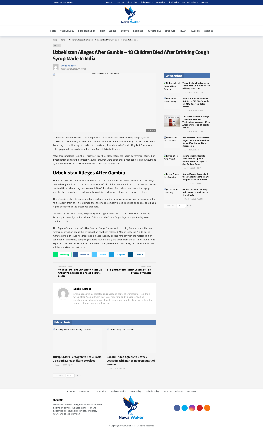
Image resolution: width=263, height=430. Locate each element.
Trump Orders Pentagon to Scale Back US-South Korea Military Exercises (196, 86)
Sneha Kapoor (68, 65)
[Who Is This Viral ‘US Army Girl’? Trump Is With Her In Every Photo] (172, 194)
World (57, 46)
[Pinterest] (200, 408)
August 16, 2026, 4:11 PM (194, 150)
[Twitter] (79, 308)
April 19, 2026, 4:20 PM (193, 168)
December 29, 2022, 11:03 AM (73, 69)
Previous (60, 376)
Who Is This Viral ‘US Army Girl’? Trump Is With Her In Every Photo (195, 192)
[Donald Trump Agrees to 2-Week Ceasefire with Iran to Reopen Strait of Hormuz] (131, 340)
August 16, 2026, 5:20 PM (194, 110)
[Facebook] (74, 308)
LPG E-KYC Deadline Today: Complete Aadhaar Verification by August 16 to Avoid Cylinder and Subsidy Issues (196, 122)
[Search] (208, 15)
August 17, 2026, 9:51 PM (64, 365)
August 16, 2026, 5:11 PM (194, 131)
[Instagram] (192, 408)
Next (69, 376)
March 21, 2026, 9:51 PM (194, 199)
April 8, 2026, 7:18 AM (117, 369)
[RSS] (207, 408)
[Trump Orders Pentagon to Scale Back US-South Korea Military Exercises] (77, 340)
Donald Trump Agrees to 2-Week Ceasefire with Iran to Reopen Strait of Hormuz (131, 360)
